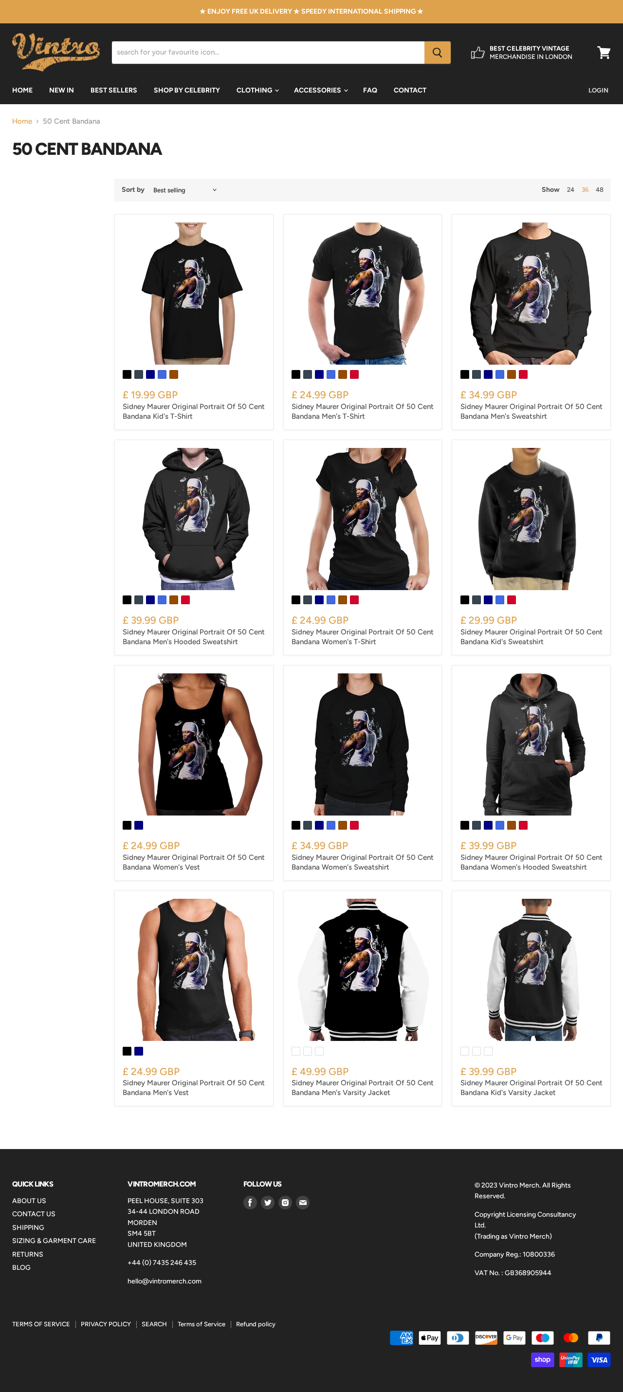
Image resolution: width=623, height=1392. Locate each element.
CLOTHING (255, 90)
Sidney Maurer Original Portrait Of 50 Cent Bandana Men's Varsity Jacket (363, 1087)
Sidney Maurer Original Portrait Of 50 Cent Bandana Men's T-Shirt (363, 411)
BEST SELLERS (114, 90)
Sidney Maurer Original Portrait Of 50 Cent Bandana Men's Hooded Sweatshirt (194, 637)
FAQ (370, 90)
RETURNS (27, 1254)
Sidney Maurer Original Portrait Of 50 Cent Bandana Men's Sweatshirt (531, 411)
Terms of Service (201, 1324)
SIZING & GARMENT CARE (54, 1241)
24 (570, 189)
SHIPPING (28, 1228)
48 (600, 189)
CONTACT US (33, 1214)
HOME (22, 90)
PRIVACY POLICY (106, 1324)
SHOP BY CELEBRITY (187, 90)
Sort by (133, 190)
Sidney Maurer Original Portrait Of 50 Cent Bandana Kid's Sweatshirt (531, 637)
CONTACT (410, 90)
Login (598, 90)
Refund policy (255, 1324)
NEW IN (61, 90)
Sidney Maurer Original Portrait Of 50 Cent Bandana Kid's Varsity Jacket (531, 1087)
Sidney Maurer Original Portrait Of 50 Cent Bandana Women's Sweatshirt (363, 862)
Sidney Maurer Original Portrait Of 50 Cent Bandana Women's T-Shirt (363, 637)
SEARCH (154, 1324)
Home (22, 121)
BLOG (21, 1267)
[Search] (437, 52)
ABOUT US (29, 1201)
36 (585, 189)
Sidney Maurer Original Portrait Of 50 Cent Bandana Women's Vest (194, 862)
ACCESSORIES (318, 90)
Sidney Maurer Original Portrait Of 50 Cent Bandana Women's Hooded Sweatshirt (531, 862)
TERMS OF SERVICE (41, 1324)
